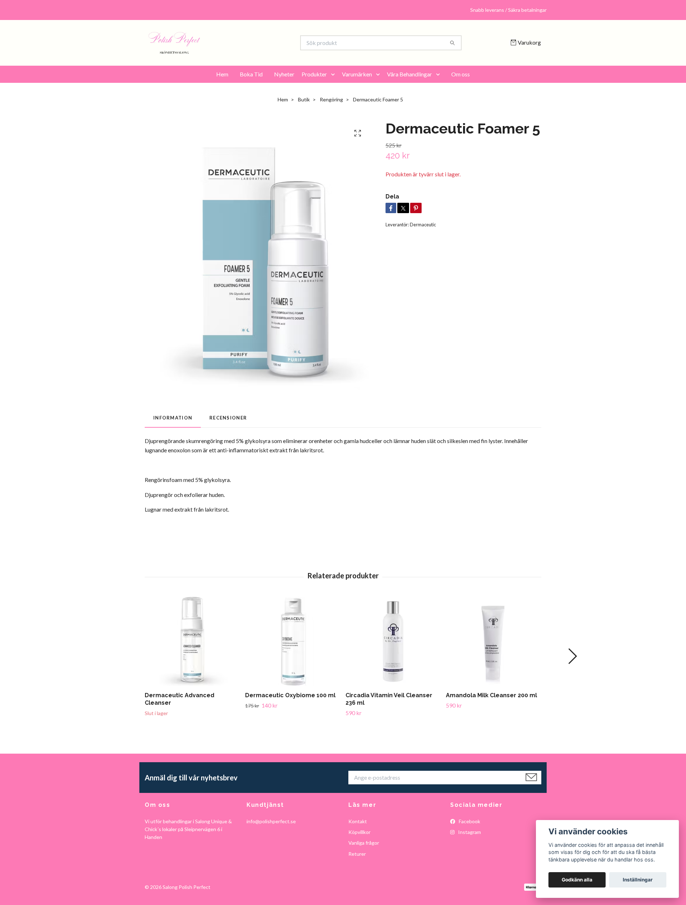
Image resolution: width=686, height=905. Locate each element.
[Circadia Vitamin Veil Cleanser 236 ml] (393, 641)
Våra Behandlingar (409, 74)
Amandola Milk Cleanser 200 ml (491, 695)
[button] (334, 74)
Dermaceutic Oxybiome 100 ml (290, 695)
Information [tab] (172, 418)
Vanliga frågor (363, 843)
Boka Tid (251, 74)
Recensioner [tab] (228, 418)
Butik (304, 99)
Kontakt (357, 821)
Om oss (460, 74)
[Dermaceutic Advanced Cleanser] (192, 641)
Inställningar (638, 880)
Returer (357, 854)
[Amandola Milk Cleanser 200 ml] (493, 641)
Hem (222, 74)
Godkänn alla (577, 880)
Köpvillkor (359, 832)
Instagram (469, 832)
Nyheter (284, 74)
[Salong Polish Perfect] (244, 43)
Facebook (469, 821)
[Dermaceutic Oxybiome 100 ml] (292, 641)
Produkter (314, 74)
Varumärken (357, 74)
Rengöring (331, 99)
